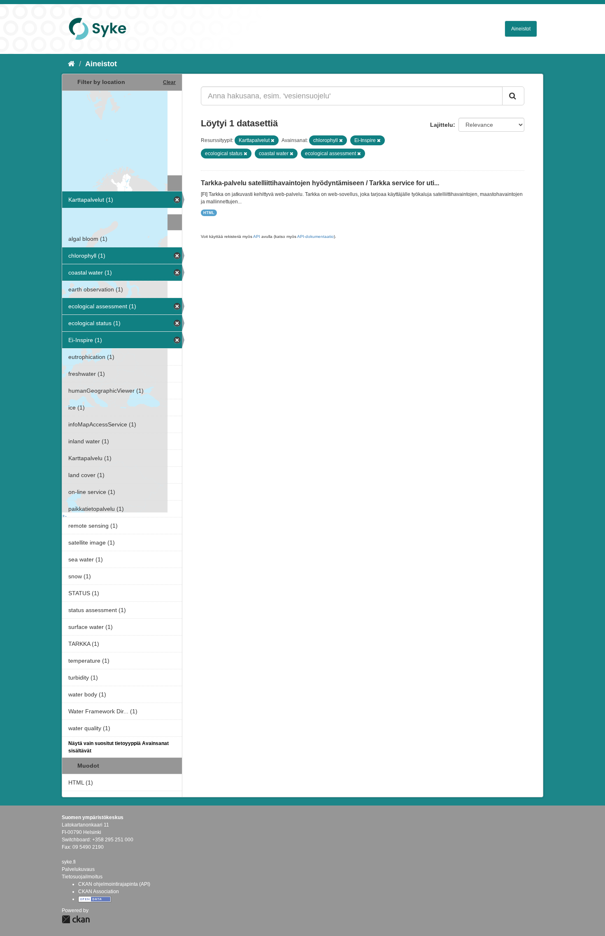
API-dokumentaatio (315, 236)
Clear (169, 82)
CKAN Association (98, 891)
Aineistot (521, 29)
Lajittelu (441, 124)
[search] (513, 95)
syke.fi (69, 862)
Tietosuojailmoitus (82, 877)
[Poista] (273, 140)
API (256, 236)
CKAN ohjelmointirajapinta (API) (114, 884)
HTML (208, 213)
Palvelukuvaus (78, 869)
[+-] (122, 132)
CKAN (76, 919)
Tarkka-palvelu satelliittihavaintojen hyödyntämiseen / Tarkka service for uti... (320, 182)
